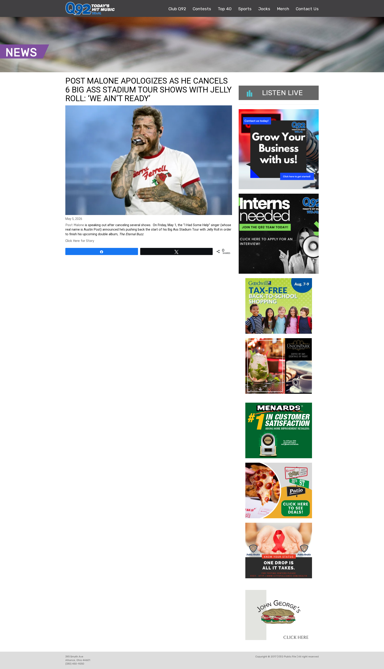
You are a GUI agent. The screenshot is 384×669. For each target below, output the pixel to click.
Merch (283, 8)
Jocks (264, 8)
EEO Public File (287, 656)
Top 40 (225, 8)
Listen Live (282, 92)
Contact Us (307, 8)
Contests (202, 8)
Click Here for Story (79, 241)
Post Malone (74, 225)
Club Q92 (177, 8)
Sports (245, 8)
